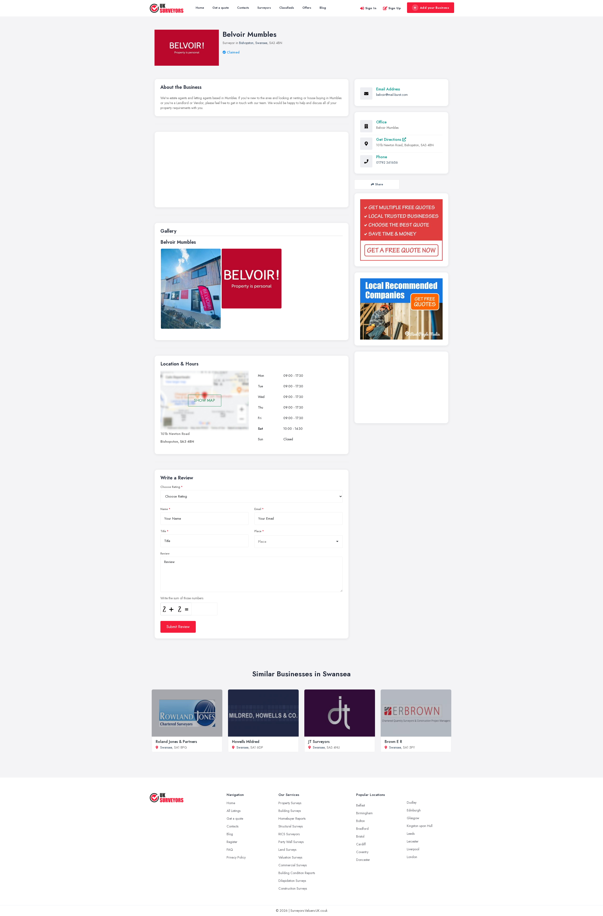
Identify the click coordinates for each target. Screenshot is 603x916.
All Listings (233, 810)
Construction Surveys (292, 888)
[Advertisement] (251, 170)
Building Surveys (289, 810)
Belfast (360, 805)
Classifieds (286, 7)
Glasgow (413, 818)
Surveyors (264, 7)
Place (257, 531)
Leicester (413, 841)
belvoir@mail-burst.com (392, 94)
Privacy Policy (236, 857)
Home (200, 7)
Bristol (360, 836)
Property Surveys (289, 803)
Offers (306, 7)
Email (257, 509)
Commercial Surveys (292, 865)
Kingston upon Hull (419, 825)
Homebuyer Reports (292, 818)
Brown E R (393, 741)
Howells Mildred (245, 741)
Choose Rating (170, 487)
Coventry (362, 852)
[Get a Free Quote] (401, 230)
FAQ (230, 849)
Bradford (362, 828)
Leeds (411, 833)
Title (163, 531)
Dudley (411, 802)
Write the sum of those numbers (181, 598)
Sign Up (394, 8)
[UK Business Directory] (401, 309)
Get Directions (389, 139)
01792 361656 (387, 162)
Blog (323, 7)
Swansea (261, 43)
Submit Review (178, 626)
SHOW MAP (204, 400)
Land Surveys (287, 849)
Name (164, 509)
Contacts (243, 7)
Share (379, 184)
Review (165, 553)
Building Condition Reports (296, 873)
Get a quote (220, 7)
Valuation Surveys (290, 857)
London (412, 857)
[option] (191, 288)
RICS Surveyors (289, 834)
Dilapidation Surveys (292, 880)
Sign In (371, 8)
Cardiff (361, 844)
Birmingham (364, 813)
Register (232, 841)
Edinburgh (414, 810)
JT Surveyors (319, 741)
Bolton (360, 821)
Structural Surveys (290, 826)
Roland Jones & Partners (176, 741)
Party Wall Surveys (291, 841)
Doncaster (363, 859)
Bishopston (246, 43)
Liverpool (413, 849)
